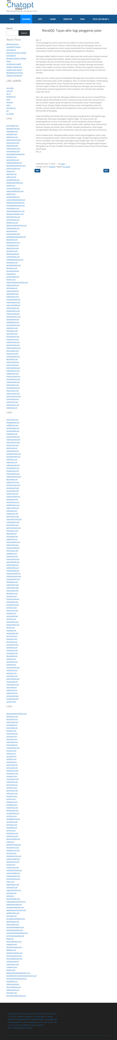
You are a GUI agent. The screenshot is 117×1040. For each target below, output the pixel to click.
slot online (9, 88)
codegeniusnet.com (13, 465)
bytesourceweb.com (13, 376)
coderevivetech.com (13, 382)
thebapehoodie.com (12, 228)
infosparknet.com (12, 602)
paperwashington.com (13, 941)
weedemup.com (11, 944)
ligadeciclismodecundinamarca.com (18, 973)
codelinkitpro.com (12, 425)
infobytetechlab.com (13, 368)
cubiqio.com (10, 842)
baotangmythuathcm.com (15, 214)
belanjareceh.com (12, 145)
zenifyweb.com (11, 893)
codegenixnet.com (12, 373)
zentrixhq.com (11, 619)
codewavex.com (11, 511)
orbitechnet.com (11, 670)
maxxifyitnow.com (12, 605)
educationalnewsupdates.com (16, 713)
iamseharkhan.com (12, 160)
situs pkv (9, 91)
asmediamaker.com (13, 180)
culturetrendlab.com (13, 873)
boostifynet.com (11, 785)
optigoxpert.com (12, 793)
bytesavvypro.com (12, 353)
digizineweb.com (12, 479)
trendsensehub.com (13, 876)
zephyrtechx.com (12, 790)
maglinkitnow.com (12, 296)
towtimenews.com (12, 208)
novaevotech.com (12, 499)
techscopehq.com (12, 590)
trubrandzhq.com (12, 782)
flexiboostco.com (12, 716)
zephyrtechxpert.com (13, 528)
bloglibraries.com (12, 222)
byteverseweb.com (12, 570)
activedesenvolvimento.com (15, 918)
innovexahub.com (12, 742)
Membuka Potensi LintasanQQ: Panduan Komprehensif (13, 47)
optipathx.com (11, 613)
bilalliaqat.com (11, 950)
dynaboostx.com (11, 802)
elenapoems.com (12, 239)
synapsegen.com (12, 653)
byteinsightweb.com (13, 299)
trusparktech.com (12, 779)
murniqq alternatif (51, 1019)
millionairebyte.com (12, 990)
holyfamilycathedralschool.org (16, 978)
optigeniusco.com (12, 770)
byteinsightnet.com (13, 473)
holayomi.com (10, 970)
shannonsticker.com (13, 148)
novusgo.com (10, 864)
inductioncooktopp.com (14, 956)
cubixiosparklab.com (13, 496)
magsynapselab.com (13, 305)
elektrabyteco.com (12, 516)
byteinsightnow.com (13, 379)
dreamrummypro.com (13, 140)
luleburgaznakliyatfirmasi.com (16, 225)
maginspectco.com (12, 405)
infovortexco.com (12, 530)
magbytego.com (11, 462)
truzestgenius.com (12, 522)
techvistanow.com (12, 491)
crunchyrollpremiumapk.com (15, 200)
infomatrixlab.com (12, 565)
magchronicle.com (12, 291)
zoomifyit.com (11, 701)
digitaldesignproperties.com (15, 165)
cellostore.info (11, 177)
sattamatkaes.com (13, 197)
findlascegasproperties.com (15, 901)
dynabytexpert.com (12, 624)
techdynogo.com (11, 288)
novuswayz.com (11, 796)
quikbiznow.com (11, 690)
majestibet (25, 1025)
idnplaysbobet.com (12, 924)
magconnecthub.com (13, 573)
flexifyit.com (10, 627)
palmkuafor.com (11, 134)
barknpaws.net (11, 174)
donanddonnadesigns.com (15, 907)
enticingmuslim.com (13, 234)
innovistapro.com (12, 807)
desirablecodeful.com (13, 265)
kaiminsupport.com (12, 143)
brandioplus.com (11, 647)
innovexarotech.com (13, 388)
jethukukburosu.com (13, 217)
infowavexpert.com (12, 336)
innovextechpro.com (13, 311)
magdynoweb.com (12, 545)
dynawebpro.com (12, 650)
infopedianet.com (12, 582)
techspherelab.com (12, 562)
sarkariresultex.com (13, 168)
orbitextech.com (11, 887)
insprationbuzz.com (13, 151)
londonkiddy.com (11, 981)
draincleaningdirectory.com (15, 211)
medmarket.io (11, 274)
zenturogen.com (11, 642)
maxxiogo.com (11, 630)
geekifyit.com (11, 194)
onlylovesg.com (11, 916)
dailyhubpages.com (12, 921)
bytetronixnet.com (12, 399)
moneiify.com (10, 185)
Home (11, 19)
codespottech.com (12, 285)
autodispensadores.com (14, 953)
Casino (53, 19)
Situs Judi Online (100, 19)
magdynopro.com (12, 328)
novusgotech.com (12, 633)
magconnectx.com (12, 964)
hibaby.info (9, 938)
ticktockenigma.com (13, 879)
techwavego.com (12, 536)
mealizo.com (10, 171)
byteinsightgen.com (13, 356)
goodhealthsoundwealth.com (16, 237)
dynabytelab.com (12, 728)
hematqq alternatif (22, 1019)
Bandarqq (26, 19)
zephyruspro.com (12, 610)
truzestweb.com (12, 681)
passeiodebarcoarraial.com (15, 154)
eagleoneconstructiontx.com (16, 910)
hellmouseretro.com (13, 242)
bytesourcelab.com (12, 599)
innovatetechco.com (13, 325)
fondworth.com (11, 157)
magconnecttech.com (13, 890)
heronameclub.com (12, 271)
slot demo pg (10, 108)
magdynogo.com (11, 407)
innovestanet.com (12, 622)
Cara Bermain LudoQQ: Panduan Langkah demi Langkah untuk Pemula (14, 67)
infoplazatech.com (12, 451)
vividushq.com (11, 659)
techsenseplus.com (13, 345)
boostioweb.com (12, 719)
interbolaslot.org (12, 131)
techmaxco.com (11, 824)
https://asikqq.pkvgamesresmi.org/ (20, 1028)
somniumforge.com (12, 219)
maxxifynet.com (11, 739)
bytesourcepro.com (12, 559)
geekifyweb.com (11, 448)
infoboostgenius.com (13, 348)
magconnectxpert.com (14, 519)
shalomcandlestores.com (15, 191)
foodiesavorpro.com (13, 850)
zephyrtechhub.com (13, 679)
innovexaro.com (11, 596)
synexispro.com (11, 967)
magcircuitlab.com (12, 508)
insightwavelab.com (13, 859)
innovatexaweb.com (13, 436)
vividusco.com (11, 753)
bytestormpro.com (12, 867)
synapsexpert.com (12, 684)
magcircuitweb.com (13, 313)
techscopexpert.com (13, 316)
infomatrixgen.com (12, 362)
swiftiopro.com (11, 816)
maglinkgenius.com (12, 505)
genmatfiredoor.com (13, 899)
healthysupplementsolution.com (17, 282)
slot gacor (28, 1016)
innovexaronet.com (12, 488)
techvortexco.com (12, 445)
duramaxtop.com (12, 251)
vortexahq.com (11, 756)
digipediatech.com (12, 294)
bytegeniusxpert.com (13, 454)
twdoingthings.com (13, 256)
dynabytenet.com (12, 556)
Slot (40, 19)
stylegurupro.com (12, 836)
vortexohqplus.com (12, 813)
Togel (82, 19)
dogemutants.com (12, 248)
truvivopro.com (11, 750)
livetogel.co (10, 896)
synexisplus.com (12, 733)
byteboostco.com (12, 513)
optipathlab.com (11, 725)
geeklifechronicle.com (13, 844)
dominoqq (9, 102)
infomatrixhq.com (12, 493)
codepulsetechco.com (13, 476)
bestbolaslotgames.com (14, 930)
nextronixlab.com (12, 616)
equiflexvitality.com (12, 913)
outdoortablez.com (12, 276)
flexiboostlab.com (12, 810)
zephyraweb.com (12, 765)
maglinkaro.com (11, 553)
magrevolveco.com (12, 385)
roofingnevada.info (12, 961)
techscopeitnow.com (13, 396)
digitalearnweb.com (13, 128)
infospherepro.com (12, 847)
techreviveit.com (12, 333)
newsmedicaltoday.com (14, 958)
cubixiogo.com (11, 664)
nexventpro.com (11, 787)
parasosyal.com (11, 231)
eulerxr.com (10, 881)
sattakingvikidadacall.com (15, 927)
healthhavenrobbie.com (14, 904)
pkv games (10, 113)
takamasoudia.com (12, 254)
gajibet (40, 1025)
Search (9, 28)
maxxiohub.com (11, 762)
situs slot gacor (39, 1016)
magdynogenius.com (13, 302)
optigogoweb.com (12, 696)
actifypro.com (11, 799)
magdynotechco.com (13, 439)
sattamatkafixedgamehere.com (17, 933)
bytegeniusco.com (12, 339)
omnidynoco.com (11, 676)
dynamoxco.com (11, 639)
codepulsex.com (11, 539)
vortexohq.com (11, 853)
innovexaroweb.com (13, 548)
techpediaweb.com (12, 319)
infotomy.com (11, 279)
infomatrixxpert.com (13, 485)
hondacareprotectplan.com (15, 202)
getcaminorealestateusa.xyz (16, 995)
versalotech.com (12, 822)
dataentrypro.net (12, 137)
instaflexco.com (11, 805)
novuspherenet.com (13, 667)
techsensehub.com (12, 431)
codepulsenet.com (12, 585)
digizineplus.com (12, 593)
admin (63, 164)
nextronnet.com (11, 636)
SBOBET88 (67, 19)
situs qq (45, 1013)
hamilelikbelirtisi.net (13, 819)
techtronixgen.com (12, 308)
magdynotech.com (12, 587)
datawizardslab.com (13, 839)
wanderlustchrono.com (14, 870)
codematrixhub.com (13, 342)
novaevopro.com (11, 776)
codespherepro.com (13, 370)
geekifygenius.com (12, 884)
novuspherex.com (12, 773)
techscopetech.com (13, 542)
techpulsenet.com (12, 525)
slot (10, 1016)
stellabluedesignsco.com (14, 259)
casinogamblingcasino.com (15, 205)
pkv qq (8, 94)
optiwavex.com (11, 673)
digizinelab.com (11, 533)
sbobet (20, 1016)
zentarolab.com (11, 687)
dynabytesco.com (12, 833)
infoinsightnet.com (12, 468)
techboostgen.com (12, 428)
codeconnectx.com (12, 482)
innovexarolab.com (12, 365)
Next (106, 170)
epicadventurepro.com (13, 856)
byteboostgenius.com (13, 576)
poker (8, 99)
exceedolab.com (11, 827)
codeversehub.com (12, 567)
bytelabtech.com (12, 434)
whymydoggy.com (12, 125)
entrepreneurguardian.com (15, 936)
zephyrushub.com (12, 722)
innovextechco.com (12, 502)
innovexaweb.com (12, 644)
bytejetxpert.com (12, 402)
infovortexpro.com (12, 390)
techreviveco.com (12, 550)
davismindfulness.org (13, 987)
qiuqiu (8, 105)
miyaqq (33, 1025)
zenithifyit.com (11, 759)
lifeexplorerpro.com (12, 862)
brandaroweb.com (12, 699)
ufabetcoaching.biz (12, 984)
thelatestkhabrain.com (14, 162)
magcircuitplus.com (13, 393)
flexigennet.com (11, 268)
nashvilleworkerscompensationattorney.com (21, 975)
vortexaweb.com (12, 767)
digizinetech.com (12, 359)
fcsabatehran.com (12, 245)
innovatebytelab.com (13, 456)
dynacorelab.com (12, 745)
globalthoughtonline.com (14, 182)
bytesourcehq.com (12, 471)
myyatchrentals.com (13, 188)
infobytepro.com (11, 459)
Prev (37, 170)
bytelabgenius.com (12, 322)
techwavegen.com (12, 351)
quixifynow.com (11, 607)
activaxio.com (11, 830)
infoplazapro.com (12, 331)
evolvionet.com (11, 730)
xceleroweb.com (11, 693)
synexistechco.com (13, 748)
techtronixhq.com (12, 419)
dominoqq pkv (11, 96)
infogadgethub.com (12, 422)
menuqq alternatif (14, 1013)
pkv (7, 111)
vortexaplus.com (12, 662)
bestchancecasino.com (14, 947)
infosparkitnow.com (13, 442)
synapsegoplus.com (13, 579)
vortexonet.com (11, 736)
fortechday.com (11, 993)
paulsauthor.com (12, 262)
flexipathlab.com (11, 656)
